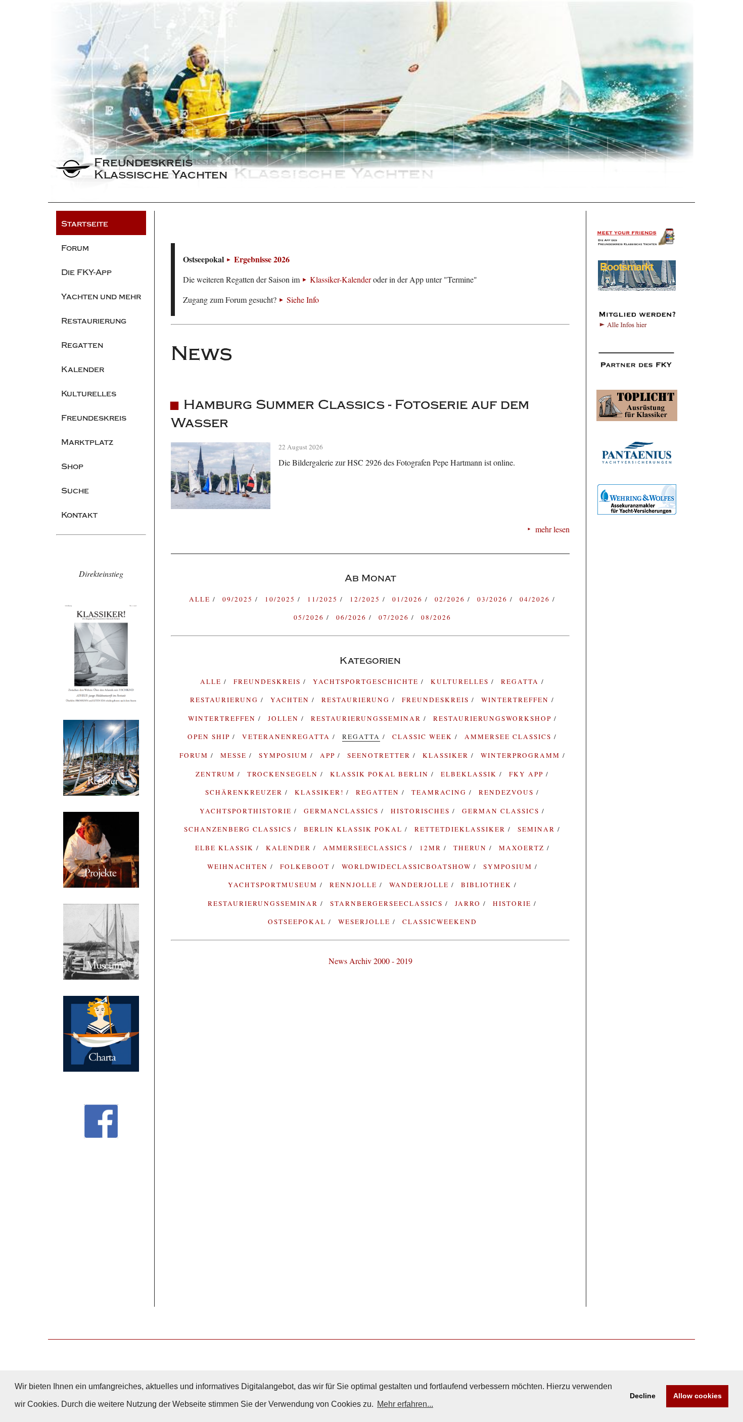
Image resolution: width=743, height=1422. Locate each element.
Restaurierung (356, 699)
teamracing (440, 792)
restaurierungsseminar (264, 903)
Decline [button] (643, 1396)
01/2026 (408, 599)
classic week (423, 736)
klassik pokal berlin (380, 773)
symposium (284, 755)
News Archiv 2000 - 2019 (370, 960)
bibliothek (487, 884)
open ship (210, 736)
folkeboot (306, 866)
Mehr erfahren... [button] (405, 1404)
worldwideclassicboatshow (408, 866)
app (329, 755)
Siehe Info (303, 299)
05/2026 (310, 617)
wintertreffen (223, 718)
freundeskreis (268, 681)
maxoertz (523, 847)
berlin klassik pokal (354, 829)
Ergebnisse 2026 (262, 259)
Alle (201, 599)
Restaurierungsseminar (367, 718)
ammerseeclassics (366, 847)
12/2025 (366, 599)
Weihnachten (238, 866)
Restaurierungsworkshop (493, 718)
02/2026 (451, 599)
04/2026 (536, 599)
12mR (432, 847)
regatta (521, 681)
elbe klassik (225, 847)
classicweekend (439, 921)
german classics (502, 810)
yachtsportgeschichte (367, 681)
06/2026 (352, 617)
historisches (421, 810)
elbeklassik (470, 773)
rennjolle (355, 884)
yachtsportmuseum (274, 884)
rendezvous (507, 792)
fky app (527, 773)
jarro (469, 903)
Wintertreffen (516, 699)
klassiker (447, 755)
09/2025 (238, 599)
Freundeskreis (437, 699)
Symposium (509, 866)
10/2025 (281, 599)
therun (471, 847)
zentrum (217, 773)
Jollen (284, 718)
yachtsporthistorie (247, 810)
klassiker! (320, 792)
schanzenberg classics (239, 829)
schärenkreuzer (245, 792)
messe (234, 755)
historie (513, 903)
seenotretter (380, 755)
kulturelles (461, 681)
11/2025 (323, 599)
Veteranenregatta (287, 736)
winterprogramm (522, 755)
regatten (379, 792)
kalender (289, 847)
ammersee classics (509, 736)
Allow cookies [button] (697, 1396)
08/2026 (436, 617)
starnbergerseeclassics (387, 903)
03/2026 (493, 599)
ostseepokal (298, 921)
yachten (291, 699)
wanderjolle (420, 884)
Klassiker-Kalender (340, 279)
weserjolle (365, 921)
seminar (538, 829)
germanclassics (342, 810)
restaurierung (225, 699)
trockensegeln (283, 773)
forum (195, 755)
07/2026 (395, 617)
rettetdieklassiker (461, 829)
